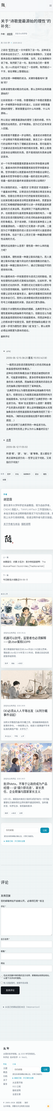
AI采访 (20, 663)
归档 (5, 1076)
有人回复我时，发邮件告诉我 (15, 983)
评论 (3, 906)
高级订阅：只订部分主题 (15, 841)
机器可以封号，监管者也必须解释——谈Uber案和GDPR (25, 640)
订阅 (45, 830)
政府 (6, 813)
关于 (5, 1080)
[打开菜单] (50, 5)
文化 (17, 474)
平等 (16, 736)
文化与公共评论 (21, 33)
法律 (20, 813)
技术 (6, 663)
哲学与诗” (14, 50)
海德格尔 (26, 474)
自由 (13, 663)
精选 (5, 1072)
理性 (45, 474)
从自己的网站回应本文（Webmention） (23, 1007)
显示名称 (5, 939)
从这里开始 (18, 1082)
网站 (3, 963)
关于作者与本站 (12, 524)
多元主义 (8, 736)
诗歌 (4, 480)
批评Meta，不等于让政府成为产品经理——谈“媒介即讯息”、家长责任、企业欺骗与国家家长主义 (25, 788)
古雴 (8, 440)
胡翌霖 (10, 34)
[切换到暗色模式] (48, 1106)
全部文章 (17, 1094)
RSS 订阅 (17, 1086)
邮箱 (3, 951)
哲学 (9, 474)
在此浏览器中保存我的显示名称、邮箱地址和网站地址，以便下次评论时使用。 (27, 976)
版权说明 (26, 524)
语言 (37, 474)
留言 (5, 1083)
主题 (5, 1068)
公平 (22, 736)
